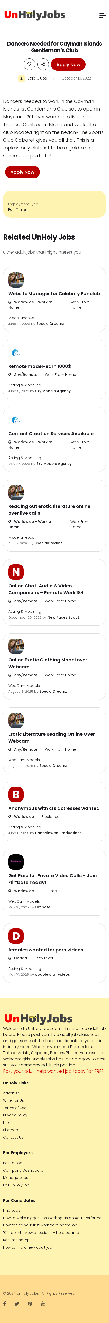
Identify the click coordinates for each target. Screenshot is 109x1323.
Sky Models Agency (53, 390)
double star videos (52, 974)
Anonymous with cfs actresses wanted (54, 808)
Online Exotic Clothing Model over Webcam (47, 663)
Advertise (11, 1093)
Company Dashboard (23, 1170)
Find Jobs (11, 1210)
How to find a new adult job (27, 1247)
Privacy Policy (15, 1115)
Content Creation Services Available (51, 433)
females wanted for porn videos (45, 950)
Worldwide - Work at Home (30, 305)
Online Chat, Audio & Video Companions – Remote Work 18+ (46, 589)
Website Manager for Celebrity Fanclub (54, 293)
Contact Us (13, 1137)
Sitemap (10, 1129)
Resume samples (19, 1239)
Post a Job (12, 1163)
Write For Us (13, 1100)
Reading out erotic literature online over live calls (49, 509)
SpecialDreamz (50, 323)
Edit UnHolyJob (16, 1185)
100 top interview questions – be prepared (41, 1232)
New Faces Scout (63, 617)
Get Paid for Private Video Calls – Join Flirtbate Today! (52, 879)
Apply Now (68, 64)
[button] (102, 15)
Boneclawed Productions (58, 833)
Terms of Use (14, 1107)
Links (7, 1122)
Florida (20, 958)
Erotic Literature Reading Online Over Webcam (51, 737)
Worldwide (23, 816)
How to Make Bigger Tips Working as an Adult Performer (53, 1217)
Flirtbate (42, 907)
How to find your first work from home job (40, 1225)
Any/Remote (25, 374)
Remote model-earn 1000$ (39, 366)
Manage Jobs (15, 1177)
